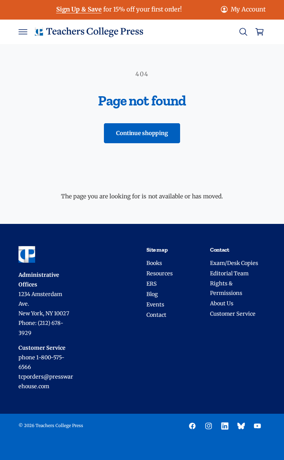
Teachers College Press (59, 425)
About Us (221, 303)
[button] (23, 32)
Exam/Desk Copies (234, 263)
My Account (248, 9)
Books (154, 263)
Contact (156, 315)
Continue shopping (142, 133)
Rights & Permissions (226, 288)
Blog (152, 294)
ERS (151, 284)
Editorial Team (229, 273)
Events (155, 304)
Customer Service (233, 313)
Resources (159, 273)
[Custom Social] (241, 426)
